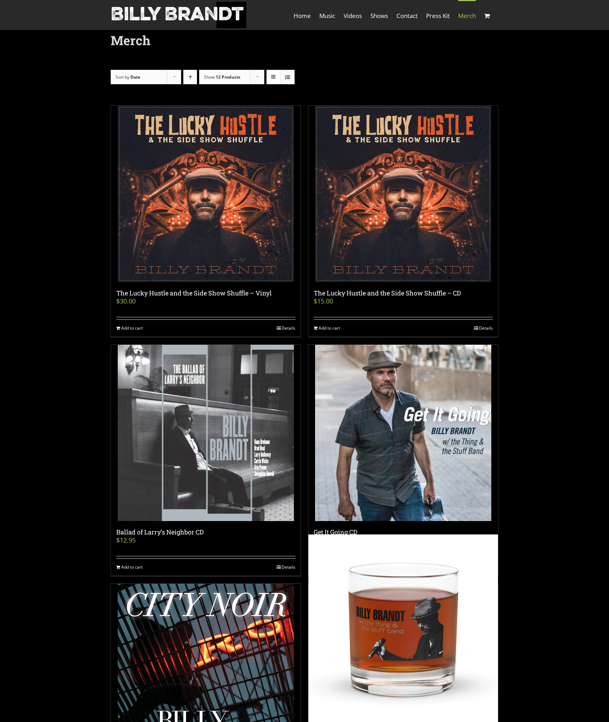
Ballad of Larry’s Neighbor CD (160, 532)
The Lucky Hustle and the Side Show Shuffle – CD (387, 293)
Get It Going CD (335, 532)
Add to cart (132, 328)
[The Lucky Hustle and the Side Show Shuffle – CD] (403, 194)
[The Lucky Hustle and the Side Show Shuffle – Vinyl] (206, 194)
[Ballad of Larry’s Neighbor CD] (206, 433)
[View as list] (287, 77)
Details (288, 328)
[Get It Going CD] (403, 433)
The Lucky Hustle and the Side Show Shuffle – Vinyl (194, 293)
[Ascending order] (190, 77)
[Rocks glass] (403, 629)
